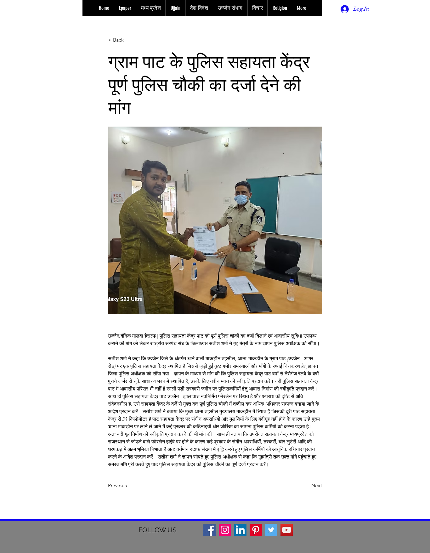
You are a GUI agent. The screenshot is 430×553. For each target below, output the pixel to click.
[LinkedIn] (240, 530)
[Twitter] (271, 530)
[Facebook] (209, 530)
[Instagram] (225, 530)
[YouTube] (286, 530)
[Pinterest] (256, 530)
